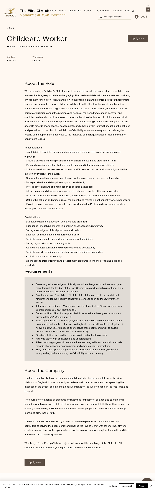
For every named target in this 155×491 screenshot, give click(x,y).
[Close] (151, 486)
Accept (142, 485)
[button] (148, 8)
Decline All (127, 485)
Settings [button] (113, 485)
